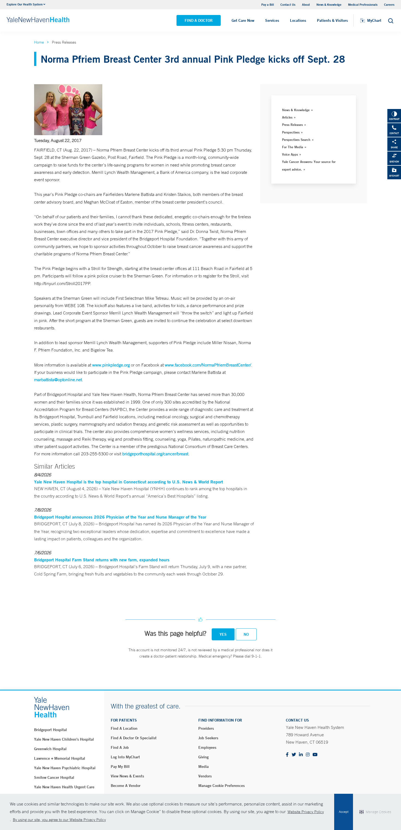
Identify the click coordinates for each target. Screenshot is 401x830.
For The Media (292, 147)
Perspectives (291, 132)
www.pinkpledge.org (111, 365)
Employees (207, 747)
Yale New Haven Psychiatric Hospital (64, 767)
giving (203, 757)
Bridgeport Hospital (50, 729)
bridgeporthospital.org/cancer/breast (155, 453)
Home (39, 42)
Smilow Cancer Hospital (54, 777)
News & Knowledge (329, 4)
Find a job (120, 747)
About (306, 4)
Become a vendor (125, 785)
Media (203, 766)
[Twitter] (294, 755)
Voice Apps (290, 154)
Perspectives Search (296, 139)
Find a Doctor (199, 20)
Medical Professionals (363, 4)
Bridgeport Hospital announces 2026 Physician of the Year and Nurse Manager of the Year (120, 517)
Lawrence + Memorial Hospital (59, 758)
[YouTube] (315, 755)
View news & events (127, 776)
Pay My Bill (120, 766)
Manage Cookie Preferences (221, 785)
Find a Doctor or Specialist (134, 737)
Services (272, 20)
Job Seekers (208, 737)
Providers (206, 728)
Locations (298, 20)
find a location (124, 728)
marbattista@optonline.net (58, 379)
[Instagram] (308, 755)
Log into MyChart (125, 757)
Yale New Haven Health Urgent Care (64, 786)
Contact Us (287, 4)
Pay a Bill (267, 4)
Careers (389, 4)
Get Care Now (243, 20)
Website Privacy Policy (306, 811)
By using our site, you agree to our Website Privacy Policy (59, 819)
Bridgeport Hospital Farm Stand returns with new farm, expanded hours (101, 559)
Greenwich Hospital (50, 748)
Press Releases (292, 124)
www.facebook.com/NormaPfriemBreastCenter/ (208, 365)
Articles (287, 117)
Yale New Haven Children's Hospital (64, 739)
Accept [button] (343, 812)
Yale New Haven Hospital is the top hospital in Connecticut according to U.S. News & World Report (128, 481)
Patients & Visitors (332, 20)
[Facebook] (287, 755)
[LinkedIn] (301, 755)
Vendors (205, 776)
